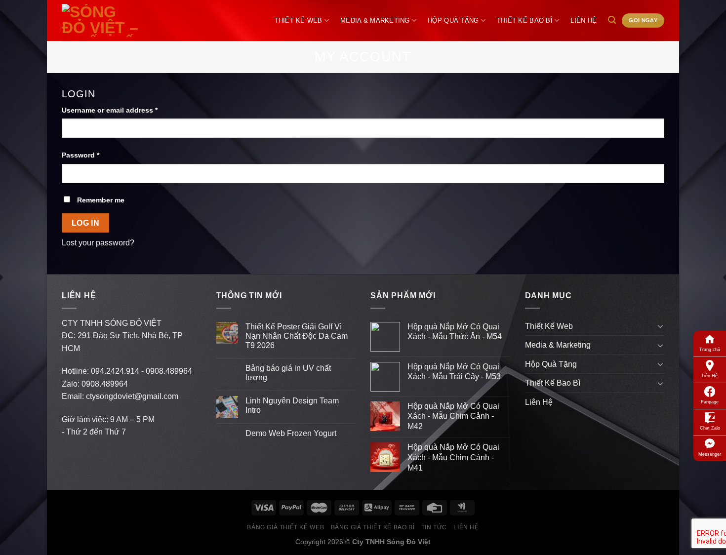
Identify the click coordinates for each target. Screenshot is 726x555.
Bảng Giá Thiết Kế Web (285, 527)
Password (80, 155)
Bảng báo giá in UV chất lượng (288, 373)
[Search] (612, 20)
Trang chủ (709, 349)
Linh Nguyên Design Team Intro (292, 405)
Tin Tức (434, 527)
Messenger (709, 454)
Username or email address (110, 110)
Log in (86, 223)
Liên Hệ (710, 375)
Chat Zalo (710, 428)
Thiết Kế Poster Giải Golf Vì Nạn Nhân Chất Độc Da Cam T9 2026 (296, 336)
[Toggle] (660, 326)
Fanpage (710, 401)
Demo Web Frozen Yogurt (290, 433)
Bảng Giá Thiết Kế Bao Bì (373, 527)
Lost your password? (98, 242)
